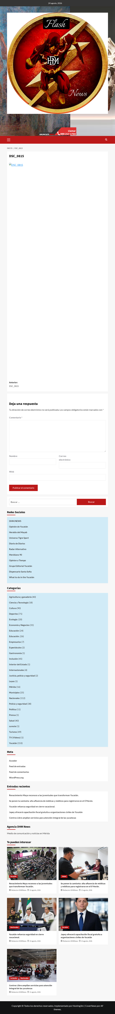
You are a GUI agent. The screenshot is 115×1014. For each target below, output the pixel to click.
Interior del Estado (18, 664)
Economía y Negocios (19, 625)
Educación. (14, 636)
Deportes (13, 614)
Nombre (13, 456)
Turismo (13, 732)
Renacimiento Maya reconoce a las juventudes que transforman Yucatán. (44, 795)
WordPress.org (16, 777)
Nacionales (14, 698)
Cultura (12, 608)
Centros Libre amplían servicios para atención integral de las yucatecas (42, 817)
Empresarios (15, 642)
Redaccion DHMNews (18, 890)
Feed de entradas (17, 766)
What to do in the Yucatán (21, 577)
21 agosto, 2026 (35, 992)
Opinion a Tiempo (17, 560)
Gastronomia (15, 653)
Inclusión (13, 658)
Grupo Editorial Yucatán (20, 566)
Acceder (13, 760)
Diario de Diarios (17, 543)
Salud (11, 720)
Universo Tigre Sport (19, 538)
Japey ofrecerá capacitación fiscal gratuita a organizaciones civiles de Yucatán (46, 812)
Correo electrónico (64, 458)
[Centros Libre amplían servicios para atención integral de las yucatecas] (32, 965)
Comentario (15, 417)
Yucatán (13, 743)
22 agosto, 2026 (35, 890)
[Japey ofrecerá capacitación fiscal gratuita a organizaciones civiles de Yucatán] (83, 914)
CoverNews (90, 1005)
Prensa (12, 715)
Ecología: (13, 619)
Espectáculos (15, 647)
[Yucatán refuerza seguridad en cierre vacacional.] (32, 914)
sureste (12, 726)
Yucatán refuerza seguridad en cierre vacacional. (32, 806)
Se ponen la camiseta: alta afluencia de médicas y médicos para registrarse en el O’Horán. (51, 801)
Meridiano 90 (15, 554)
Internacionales (16, 670)
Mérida (12, 687)
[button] (10, 139)
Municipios (14, 692)
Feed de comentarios (19, 772)
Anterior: (14, 384)
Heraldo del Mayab (18, 532)
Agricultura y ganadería (20, 597)
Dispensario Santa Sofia (20, 571)
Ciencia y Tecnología (18, 602)
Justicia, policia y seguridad (22, 675)
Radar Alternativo (17, 549)
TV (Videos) (14, 737)
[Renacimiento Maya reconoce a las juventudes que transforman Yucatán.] (32, 863)
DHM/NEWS (15, 521)
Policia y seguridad (18, 703)
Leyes (12, 681)
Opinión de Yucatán (18, 526)
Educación (14, 630)
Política (12, 709)
